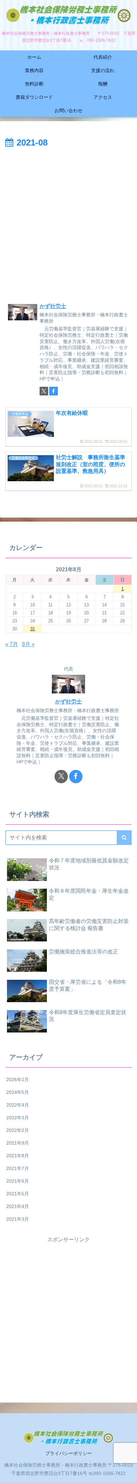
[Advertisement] (68, 222)
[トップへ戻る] (127, 1473)
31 (32, 628)
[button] (124, 837)
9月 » (28, 644)
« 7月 (11, 644)
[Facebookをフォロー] (53, 391)
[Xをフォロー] (44, 391)
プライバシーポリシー (68, 1453)
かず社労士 (53, 306)
